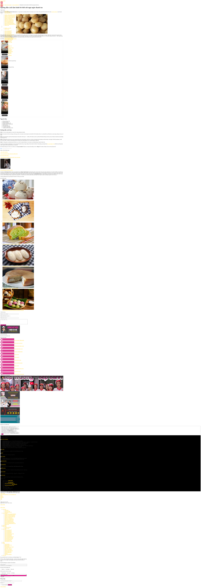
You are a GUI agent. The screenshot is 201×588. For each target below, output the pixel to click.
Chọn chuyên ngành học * (5, 428)
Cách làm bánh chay (8, 540)
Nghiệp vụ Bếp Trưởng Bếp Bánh (10, 14)
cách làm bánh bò (54, 11)
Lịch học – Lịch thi (8, 527)
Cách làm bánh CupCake (9, 39)
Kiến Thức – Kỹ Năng (8, 49)
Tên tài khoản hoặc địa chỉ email (6, 580)
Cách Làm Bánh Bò (15, 4)
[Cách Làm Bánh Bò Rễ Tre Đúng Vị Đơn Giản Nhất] (18, 243)
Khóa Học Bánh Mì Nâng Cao (10, 17)
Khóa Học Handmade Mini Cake (10, 24)
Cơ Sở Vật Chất (7, 511)
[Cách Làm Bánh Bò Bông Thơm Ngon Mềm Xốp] (18, 199)
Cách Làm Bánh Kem (8, 32)
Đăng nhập (10, 584)
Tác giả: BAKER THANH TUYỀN (6, 170)
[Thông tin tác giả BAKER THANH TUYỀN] (5, 168)
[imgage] (10, 333)
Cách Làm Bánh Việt (8, 30)
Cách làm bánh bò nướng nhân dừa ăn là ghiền (10, 288)
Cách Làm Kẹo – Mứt (8, 42)
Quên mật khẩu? (3, 586)
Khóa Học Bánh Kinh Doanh (9, 23)
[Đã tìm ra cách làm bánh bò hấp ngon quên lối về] (18, 221)
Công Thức (4, 29)
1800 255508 (2, 493)
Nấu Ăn (3, 569)
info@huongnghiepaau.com (9, 485)
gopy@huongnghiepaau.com (9, 483)
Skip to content (2, 0)
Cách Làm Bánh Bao (8, 535)
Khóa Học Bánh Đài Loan (9, 21)
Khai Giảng (4, 27)
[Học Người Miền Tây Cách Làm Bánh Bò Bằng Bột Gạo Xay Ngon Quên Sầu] (18, 265)
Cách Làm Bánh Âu (8, 31)
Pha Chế (12, 569)
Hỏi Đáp (6, 553)
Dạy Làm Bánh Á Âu (50, 143)
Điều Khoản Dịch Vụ (8, 512)
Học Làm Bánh (5, 13)
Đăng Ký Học (7, 528)
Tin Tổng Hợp (7, 544)
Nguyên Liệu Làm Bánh (9, 51)
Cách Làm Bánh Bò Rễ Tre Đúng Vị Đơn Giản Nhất (11, 244)
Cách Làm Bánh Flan (8, 534)
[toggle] (0, 439)
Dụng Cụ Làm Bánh (8, 549)
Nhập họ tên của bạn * (5, 426)
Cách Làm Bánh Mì (8, 33)
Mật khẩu (2, 582)
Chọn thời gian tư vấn (4, 430)
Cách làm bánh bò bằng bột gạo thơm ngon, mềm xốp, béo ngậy (13, 310)
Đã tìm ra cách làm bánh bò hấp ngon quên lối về (11, 222)
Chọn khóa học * (4, 429)
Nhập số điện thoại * (4, 427)
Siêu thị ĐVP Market (8, 554)
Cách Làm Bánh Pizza (8, 40)
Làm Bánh (8, 569)
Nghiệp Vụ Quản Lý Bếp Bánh (10, 16)
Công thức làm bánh (8, 4)
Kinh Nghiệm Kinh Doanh (9, 47)
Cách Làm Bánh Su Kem (9, 537)
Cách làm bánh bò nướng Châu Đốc (10, 38)
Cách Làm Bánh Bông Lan (9, 37)
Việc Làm (4, 555)
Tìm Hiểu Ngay (4, 54)
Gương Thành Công (8, 551)
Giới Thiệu (4, 509)
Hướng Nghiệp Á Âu (8, 545)
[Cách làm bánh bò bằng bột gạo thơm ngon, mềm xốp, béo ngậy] (18, 309)
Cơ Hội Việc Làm (8, 547)
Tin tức (4, 543)
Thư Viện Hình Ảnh (8, 552)
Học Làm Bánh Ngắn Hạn (9, 22)
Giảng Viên (6, 11)
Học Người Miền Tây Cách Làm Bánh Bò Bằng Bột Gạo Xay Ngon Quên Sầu (16, 266)
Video (4, 542)
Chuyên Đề (4, 26)
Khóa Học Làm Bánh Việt (9, 19)
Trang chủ (2, 4)
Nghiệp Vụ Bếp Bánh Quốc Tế (10, 15)
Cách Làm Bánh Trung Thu (9, 533)
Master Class (7, 25)
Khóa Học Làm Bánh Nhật (9, 20)
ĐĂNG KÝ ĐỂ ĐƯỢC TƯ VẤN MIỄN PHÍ (8, 494)
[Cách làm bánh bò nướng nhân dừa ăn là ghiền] (18, 287)
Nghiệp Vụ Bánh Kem (8, 18)
